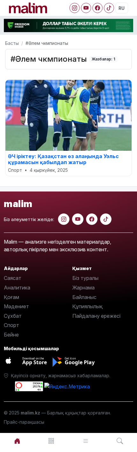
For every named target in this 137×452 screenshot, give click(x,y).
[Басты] (17, 441)
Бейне (11, 334)
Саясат (12, 278)
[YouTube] (86, 8)
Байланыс (84, 297)
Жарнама (83, 287)
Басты (12, 43)
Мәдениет (16, 306)
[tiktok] (106, 219)
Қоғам (11, 297)
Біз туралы (85, 278)
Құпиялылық (87, 306)
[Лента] (85, 441)
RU (122, 8)
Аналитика (17, 287)
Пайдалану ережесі (96, 316)
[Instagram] (74, 8)
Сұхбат (13, 316)
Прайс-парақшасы (24, 422)
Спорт (11, 325)
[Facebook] (97, 8)
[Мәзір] (51, 441)
